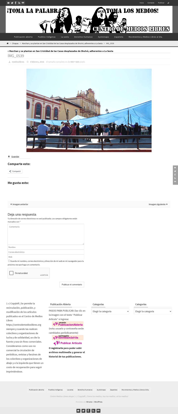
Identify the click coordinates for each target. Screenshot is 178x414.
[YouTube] (8, 3)
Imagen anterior (20, 204)
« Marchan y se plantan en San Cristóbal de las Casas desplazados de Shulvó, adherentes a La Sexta (60, 51)
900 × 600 (75, 61)
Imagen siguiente (157, 204)
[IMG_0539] (89, 110)
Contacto (151, 3)
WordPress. (98, 402)
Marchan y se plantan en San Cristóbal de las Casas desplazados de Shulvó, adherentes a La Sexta (62, 43)
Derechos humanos (85, 390)
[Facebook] (15, 3)
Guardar (15, 156)
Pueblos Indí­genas (55, 390)
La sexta (70, 390)
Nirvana (89, 402)
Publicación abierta (36, 390)
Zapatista (113, 390)
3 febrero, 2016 (37, 61)
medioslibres (18, 61)
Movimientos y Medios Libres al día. (135, 390)
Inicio (142, 3)
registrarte (57, 348)
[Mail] (23, 3)
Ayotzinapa (101, 390)
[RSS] (19, 3)
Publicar (161, 3)
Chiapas (15, 43)
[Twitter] (12, 3)
